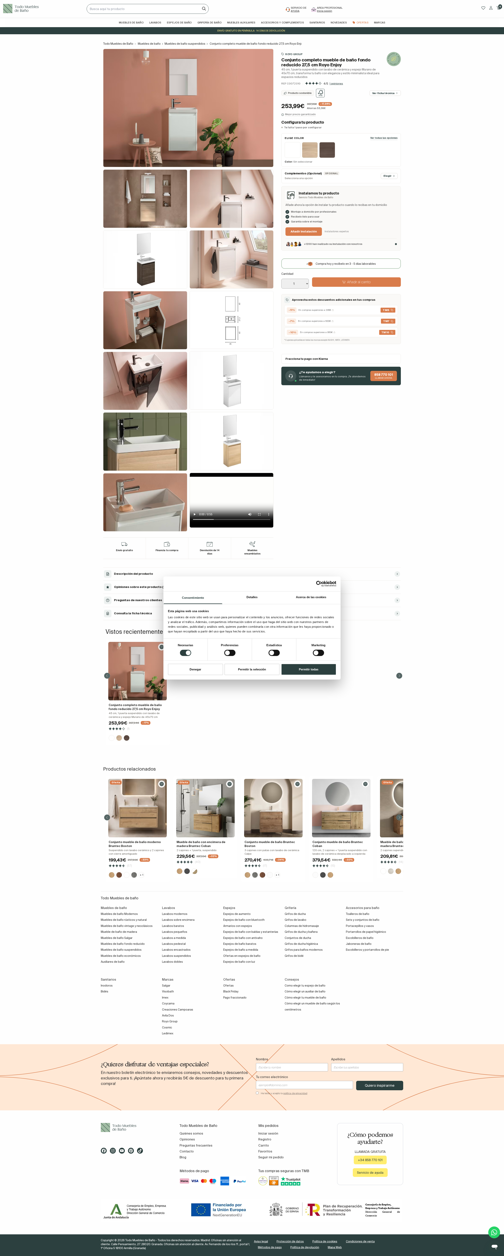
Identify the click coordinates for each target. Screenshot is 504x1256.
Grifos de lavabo (295, 919)
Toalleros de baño (357, 913)
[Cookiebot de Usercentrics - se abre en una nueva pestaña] (319, 584)
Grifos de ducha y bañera (301, 931)
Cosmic (167, 1027)
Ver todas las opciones (383, 138)
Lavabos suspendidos (176, 955)
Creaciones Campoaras (177, 1009)
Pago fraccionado (234, 997)
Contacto (187, 1151)
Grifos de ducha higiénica (301, 943)
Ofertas (228, 985)
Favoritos (265, 1151)
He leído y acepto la (284, 1093)
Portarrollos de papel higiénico (366, 931)
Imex (165, 997)
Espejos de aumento (237, 913)
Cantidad (287, 273)
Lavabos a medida (174, 937)
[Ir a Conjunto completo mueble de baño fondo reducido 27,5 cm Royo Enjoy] (137, 671)
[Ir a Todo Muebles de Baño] (134, 1127)
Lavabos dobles (172, 961)
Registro (264, 1139)
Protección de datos (290, 1241)
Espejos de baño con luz (239, 961)
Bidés (104, 991)
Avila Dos (168, 1015)
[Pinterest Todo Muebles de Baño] (132, 1152)
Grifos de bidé (294, 955)
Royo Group (294, 54)
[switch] (229, 653)
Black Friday (230, 991)
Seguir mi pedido (271, 1157)
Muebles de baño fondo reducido (123, 943)
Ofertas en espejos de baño (241, 955)
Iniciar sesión (268, 1133)
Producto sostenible (300, 93)
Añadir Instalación (304, 231)
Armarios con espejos (237, 925)
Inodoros (107, 985)
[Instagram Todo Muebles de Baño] (114, 1152)
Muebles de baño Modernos (119, 913)
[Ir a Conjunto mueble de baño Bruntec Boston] (273, 808)
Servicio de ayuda (370, 1172)
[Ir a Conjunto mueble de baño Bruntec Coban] (341, 808)
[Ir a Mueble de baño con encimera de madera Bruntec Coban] (205, 808)
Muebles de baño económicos (121, 955)
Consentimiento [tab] (193, 597)
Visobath (168, 991)
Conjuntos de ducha (298, 937)
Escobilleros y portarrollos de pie (367, 949)
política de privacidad (295, 1093)
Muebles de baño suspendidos (185, 43)
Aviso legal (261, 1241)
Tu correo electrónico (272, 1077)
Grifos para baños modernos (304, 949)
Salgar (166, 985)
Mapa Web (335, 1247)
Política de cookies (324, 1241)
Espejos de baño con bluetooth (244, 919)
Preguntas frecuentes (196, 1145)
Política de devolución (304, 1247)
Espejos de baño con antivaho (243, 937)
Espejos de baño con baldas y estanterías (250, 931)
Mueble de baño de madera (119, 931)
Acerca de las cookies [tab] (311, 597)
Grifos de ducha (295, 913)
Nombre (262, 1059)
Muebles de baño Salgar (116, 937)
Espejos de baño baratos (239, 943)
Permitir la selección (252, 669)
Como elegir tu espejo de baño (305, 985)
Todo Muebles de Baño (118, 43)
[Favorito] (161, 647)
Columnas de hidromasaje (302, 925)
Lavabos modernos (174, 913)
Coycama (168, 1003)
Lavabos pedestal (174, 943)
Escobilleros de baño (359, 937)
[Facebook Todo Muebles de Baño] (105, 1152)
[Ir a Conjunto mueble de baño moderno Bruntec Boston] (137, 808)
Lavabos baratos (173, 925)
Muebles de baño (149, 43)
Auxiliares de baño (113, 961)
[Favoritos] (483, 8)
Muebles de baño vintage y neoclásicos (127, 925)
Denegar (195, 669)
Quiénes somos (191, 1133)
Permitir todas (308, 669)
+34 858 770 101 (370, 1160)
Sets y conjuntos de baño (362, 919)
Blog (183, 1157)
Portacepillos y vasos (360, 925)
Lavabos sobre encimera (178, 919)
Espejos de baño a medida (240, 949)
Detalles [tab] (252, 597)
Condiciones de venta (360, 1241)
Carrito (263, 1145)
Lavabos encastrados (176, 949)
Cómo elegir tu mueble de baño (305, 997)
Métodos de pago (270, 1247)
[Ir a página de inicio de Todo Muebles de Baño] (43, 9)
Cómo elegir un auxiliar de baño (305, 991)
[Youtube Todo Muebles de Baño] (123, 1152)
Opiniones (187, 1139)
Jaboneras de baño (359, 943)
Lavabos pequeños (174, 931)
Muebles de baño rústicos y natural (124, 919)
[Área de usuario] (491, 8)
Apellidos (338, 1059)
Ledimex (167, 1033)
